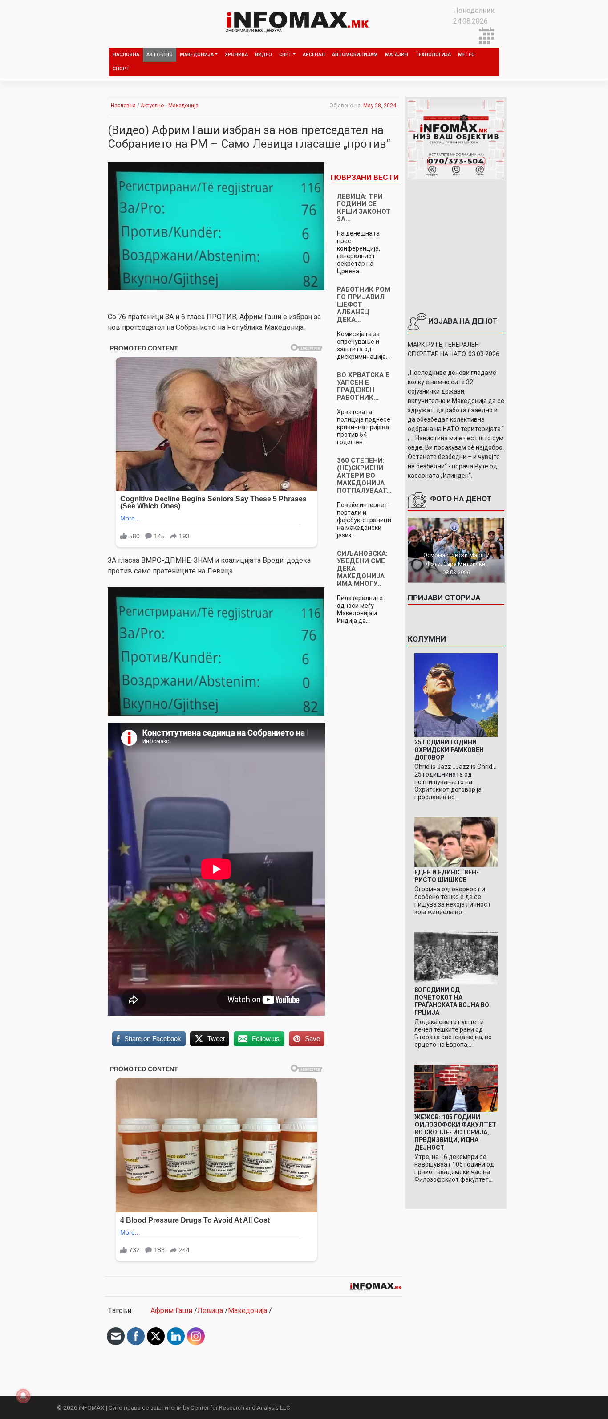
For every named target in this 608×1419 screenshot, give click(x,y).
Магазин (396, 54)
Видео (263, 54)
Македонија (197, 54)
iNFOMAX (92, 1407)
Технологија (433, 54)
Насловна (126, 54)
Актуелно (159, 54)
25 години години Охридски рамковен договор (449, 750)
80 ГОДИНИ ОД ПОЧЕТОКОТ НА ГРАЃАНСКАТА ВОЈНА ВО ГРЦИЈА (451, 1001)
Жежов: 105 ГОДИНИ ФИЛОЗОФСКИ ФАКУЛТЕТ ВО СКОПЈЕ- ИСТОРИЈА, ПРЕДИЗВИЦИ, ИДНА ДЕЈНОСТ (455, 1132)
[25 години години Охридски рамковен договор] (456, 694)
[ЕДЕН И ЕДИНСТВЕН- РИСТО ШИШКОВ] (456, 841)
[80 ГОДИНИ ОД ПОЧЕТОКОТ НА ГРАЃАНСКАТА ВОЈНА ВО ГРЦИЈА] (456, 958)
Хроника (236, 54)
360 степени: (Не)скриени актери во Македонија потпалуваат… (364, 475)
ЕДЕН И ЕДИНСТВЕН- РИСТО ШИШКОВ (446, 876)
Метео (466, 54)
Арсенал (314, 54)
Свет (285, 54)
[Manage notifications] (23, 1396)
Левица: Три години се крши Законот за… (364, 207)
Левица (210, 1310)
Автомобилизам (355, 54)
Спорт (121, 69)
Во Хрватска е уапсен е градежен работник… (363, 386)
